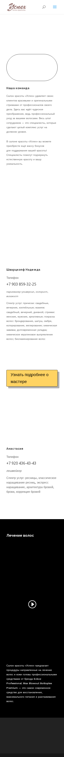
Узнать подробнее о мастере (30, 378)
